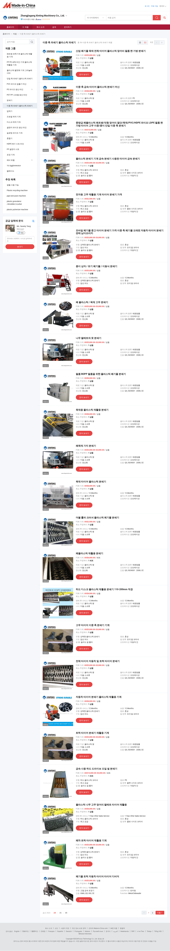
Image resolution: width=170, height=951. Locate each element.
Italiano (87, 931)
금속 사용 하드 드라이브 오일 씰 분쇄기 (96, 768)
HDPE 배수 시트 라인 (15, 143)
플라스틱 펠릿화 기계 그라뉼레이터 (19, 71)
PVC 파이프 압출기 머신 (16, 84)
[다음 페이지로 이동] (161, 42)
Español (60, 931)
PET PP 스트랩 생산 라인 (17, 95)
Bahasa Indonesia (85, 934)
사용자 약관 (65, 928)
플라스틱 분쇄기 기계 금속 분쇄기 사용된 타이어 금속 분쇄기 (108, 158)
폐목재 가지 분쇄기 (86, 445)
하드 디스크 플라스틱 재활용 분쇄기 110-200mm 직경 (104, 589)
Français (51, 931)
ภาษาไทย (140, 931)
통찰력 (122, 928)
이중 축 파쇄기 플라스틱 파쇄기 (20, 105)
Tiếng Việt (158, 931)
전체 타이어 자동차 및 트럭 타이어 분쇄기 (98, 661)
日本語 (43, 931)
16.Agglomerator (14, 165)
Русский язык (98, 931)
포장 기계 (11, 154)
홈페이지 (10, 27)
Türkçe (149, 931)
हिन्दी (132, 931)
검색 (54, 27)
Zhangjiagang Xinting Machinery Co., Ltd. (43, 15)
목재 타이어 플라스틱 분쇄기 (91, 481)
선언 (56, 928)
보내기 (20, 246)
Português (78, 931)
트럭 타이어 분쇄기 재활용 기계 (92, 732)
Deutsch (69, 931)
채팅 (22, 233)
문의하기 (67, 27)
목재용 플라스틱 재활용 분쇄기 (92, 409)
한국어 (108, 931)
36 (60, 912)
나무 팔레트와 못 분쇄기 (88, 338)
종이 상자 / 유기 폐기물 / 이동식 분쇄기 (96, 266)
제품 (27, 27)
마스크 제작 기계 (14, 122)
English (17, 931)
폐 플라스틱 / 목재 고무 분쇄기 (92, 302)
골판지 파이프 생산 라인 (17, 127)
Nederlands (124, 931)
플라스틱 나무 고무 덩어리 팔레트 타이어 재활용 (101, 804)
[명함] (33, 221)
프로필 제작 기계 (14, 116)
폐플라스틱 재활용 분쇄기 (89, 553)
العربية (115, 931)
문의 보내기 (84, 74)
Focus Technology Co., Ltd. (87, 939)
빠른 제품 (113, 928)
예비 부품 (11, 160)
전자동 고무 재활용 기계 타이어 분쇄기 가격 (99, 194)
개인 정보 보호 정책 (79, 928)
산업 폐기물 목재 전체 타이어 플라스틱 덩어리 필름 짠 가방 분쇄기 (111, 50)
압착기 (9, 111)
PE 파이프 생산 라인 (15, 89)
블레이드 (10, 171)
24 (55, 913)
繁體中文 (34, 931)
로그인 (147, 6)
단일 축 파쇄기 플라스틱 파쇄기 (20, 78)
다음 (159, 912)
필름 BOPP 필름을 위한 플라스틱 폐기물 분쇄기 (101, 374)
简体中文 (25, 931)
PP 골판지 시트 (13, 149)
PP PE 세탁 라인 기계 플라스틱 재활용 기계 (19, 63)
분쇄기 (9, 100)
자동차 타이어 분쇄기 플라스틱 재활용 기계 (99, 696)
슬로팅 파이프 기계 (14, 133)
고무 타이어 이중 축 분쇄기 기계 (93, 625)
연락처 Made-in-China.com (98, 928)
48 (66, 912)
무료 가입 (154, 6)
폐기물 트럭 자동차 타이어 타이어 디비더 (97, 876)
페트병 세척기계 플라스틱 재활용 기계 (19, 55)
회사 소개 (40, 27)
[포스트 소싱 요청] (164, 17)
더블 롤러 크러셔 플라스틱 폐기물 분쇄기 (97, 517)
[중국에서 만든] (20, 5)
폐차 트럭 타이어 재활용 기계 (91, 840)
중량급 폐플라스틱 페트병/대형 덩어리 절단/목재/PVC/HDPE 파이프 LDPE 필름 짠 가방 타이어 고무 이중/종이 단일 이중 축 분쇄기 (119, 124)
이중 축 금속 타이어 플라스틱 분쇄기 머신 (98, 86)
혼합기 (9, 138)
